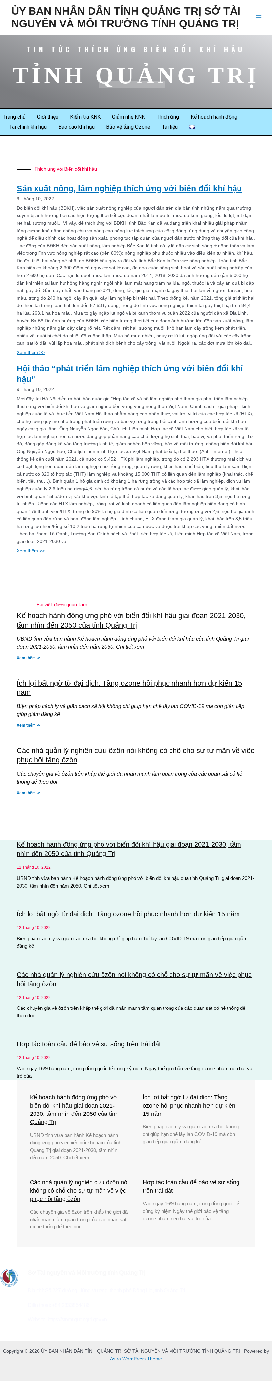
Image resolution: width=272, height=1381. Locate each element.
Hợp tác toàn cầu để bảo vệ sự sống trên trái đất (89, 1044)
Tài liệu (170, 127)
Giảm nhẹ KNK (128, 117)
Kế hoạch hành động (214, 117)
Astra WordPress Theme (136, 1358)
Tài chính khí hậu (28, 127)
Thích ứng (168, 117)
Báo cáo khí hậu (76, 127)
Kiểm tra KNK (85, 117)
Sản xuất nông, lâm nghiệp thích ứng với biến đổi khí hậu (129, 188)
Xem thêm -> (28, 658)
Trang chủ (14, 117)
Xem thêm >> (31, 352)
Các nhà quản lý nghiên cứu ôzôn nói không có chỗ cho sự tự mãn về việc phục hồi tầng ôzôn (79, 1190)
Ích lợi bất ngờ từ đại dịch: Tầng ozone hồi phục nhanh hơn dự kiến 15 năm (128, 914)
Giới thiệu (47, 117)
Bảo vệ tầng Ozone (128, 127)
